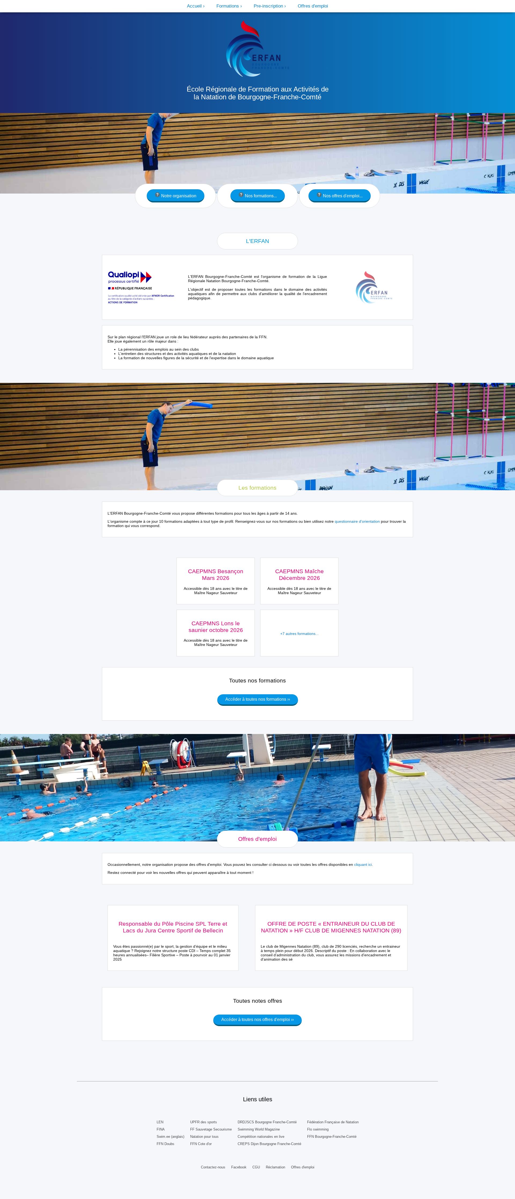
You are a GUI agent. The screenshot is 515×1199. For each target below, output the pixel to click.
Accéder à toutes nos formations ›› (257, 699)
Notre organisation (178, 196)
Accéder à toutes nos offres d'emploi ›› (257, 1019)
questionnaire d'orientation (357, 521)
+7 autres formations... (299, 633)
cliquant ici (363, 864)
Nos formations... (260, 196)
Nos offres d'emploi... (342, 196)
